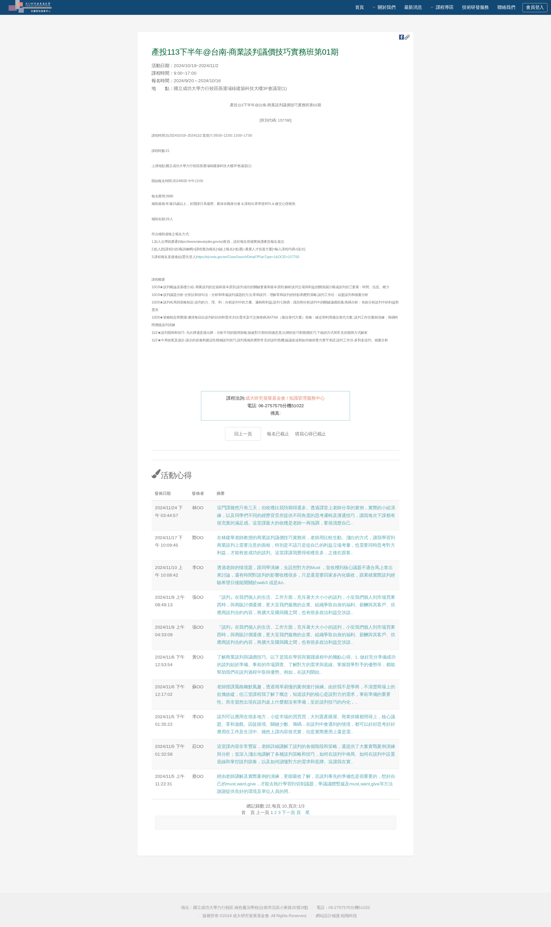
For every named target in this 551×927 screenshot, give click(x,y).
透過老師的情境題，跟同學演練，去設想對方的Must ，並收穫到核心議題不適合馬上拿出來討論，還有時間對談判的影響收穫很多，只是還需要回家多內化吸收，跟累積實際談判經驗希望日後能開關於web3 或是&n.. (306, 575)
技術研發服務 (475, 7)
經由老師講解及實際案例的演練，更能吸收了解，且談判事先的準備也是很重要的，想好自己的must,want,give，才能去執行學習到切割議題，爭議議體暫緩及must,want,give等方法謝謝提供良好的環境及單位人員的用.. (306, 784)
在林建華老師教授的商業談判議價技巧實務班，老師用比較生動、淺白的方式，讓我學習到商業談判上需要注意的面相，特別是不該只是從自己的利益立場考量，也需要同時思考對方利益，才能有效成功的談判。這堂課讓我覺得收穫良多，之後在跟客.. (306, 545)
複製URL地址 (407, 37)
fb (401, 37)
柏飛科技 (349, 915)
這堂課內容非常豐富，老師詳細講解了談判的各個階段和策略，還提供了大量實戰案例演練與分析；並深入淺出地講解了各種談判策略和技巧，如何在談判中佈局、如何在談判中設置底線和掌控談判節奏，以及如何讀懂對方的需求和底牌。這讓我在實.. (306, 754)
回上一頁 (243, 433)
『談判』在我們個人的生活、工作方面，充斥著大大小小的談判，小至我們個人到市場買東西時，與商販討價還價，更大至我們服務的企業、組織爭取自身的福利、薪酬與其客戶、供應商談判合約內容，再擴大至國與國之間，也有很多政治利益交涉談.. (306, 605)
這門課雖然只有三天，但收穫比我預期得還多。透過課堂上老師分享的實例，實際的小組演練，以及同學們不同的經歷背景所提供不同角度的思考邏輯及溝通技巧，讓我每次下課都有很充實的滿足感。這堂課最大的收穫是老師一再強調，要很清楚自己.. (306, 515)
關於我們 (387, 7)
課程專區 (445, 7)
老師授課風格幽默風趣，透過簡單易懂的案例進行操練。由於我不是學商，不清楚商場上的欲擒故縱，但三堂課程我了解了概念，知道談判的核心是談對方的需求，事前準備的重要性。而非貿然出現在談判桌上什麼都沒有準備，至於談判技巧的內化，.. (306, 694)
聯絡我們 (506, 7)
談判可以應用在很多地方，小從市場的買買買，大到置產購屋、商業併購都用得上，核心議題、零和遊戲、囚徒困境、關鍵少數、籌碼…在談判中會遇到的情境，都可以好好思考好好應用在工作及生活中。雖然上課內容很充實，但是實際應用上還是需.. (306, 724)
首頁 (359, 7)
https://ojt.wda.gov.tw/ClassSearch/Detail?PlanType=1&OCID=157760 (248, 257)
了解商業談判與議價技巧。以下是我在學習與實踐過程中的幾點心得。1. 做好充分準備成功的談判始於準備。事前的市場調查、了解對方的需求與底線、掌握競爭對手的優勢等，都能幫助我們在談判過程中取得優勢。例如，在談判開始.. (306, 665)
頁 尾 (303, 812)
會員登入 (535, 7)
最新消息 (413, 7)
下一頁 (288, 812)
